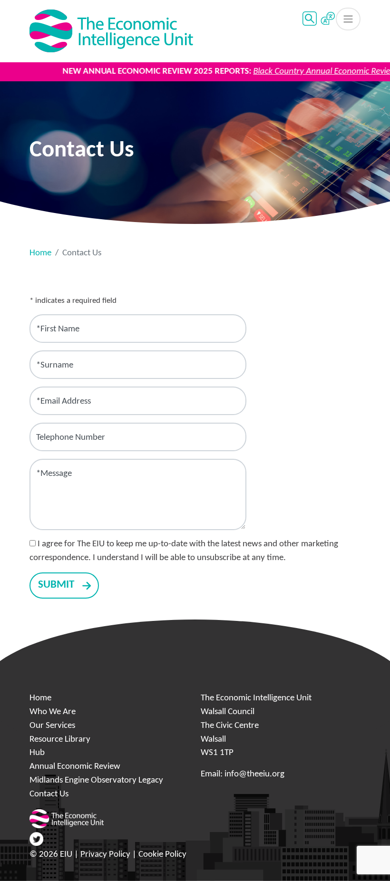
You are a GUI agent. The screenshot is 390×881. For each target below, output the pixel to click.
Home (40, 253)
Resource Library (59, 739)
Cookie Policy (162, 854)
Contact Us (48, 794)
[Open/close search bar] (310, 18)
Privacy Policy (105, 854)
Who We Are (52, 711)
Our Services (52, 725)
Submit (56, 585)
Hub (37, 752)
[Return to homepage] (111, 31)
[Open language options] (328, 18)
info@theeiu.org (254, 774)
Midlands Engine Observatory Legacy (96, 780)
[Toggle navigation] (348, 19)
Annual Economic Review (74, 766)
